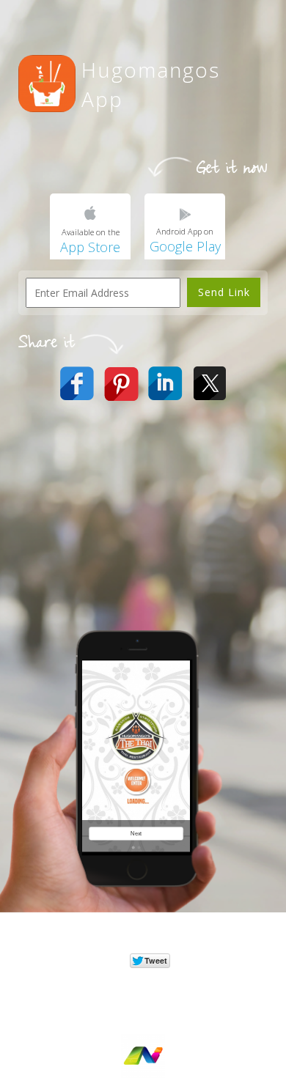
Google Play (185, 246)
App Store (90, 247)
